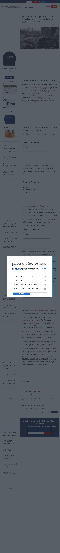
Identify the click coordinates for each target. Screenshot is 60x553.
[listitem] (30, 274)
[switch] (44, 276)
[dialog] (30, 276)
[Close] (50, 258)
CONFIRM (21, 293)
